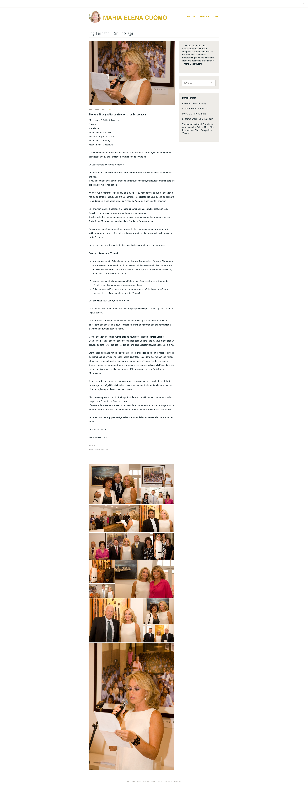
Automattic (175, 782)
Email (216, 16)
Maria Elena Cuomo (135, 17)
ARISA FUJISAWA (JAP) (194, 103)
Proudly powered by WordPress (141, 782)
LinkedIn (204, 16)
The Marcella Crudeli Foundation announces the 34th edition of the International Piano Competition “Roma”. (198, 128)
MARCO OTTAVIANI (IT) (194, 113)
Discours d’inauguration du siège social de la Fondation (117, 114)
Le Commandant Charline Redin (197, 118)
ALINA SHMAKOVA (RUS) (195, 108)
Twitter (191, 16)
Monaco (111, 109)
